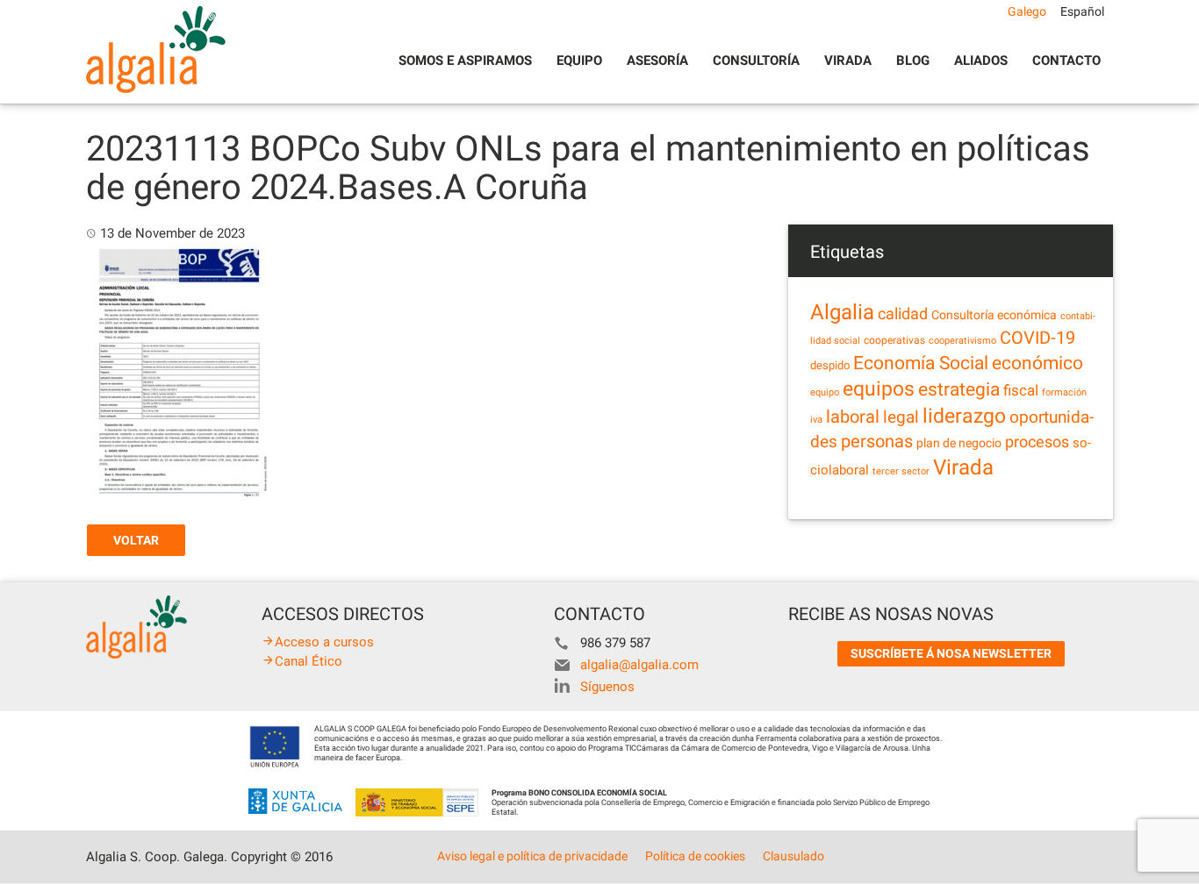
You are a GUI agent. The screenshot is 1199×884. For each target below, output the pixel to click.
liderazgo (964, 415)
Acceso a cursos (324, 642)
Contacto (1066, 60)
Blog (913, 60)
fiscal (1020, 390)
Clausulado (793, 856)
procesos (1037, 441)
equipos (879, 389)
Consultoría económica (994, 315)
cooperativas (894, 340)
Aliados (981, 60)
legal (901, 417)
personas (877, 441)
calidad (903, 314)
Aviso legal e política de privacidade (532, 856)
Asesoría (657, 60)
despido (830, 365)
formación (1064, 392)
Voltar (136, 540)
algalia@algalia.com (639, 665)
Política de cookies (695, 856)
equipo (824, 392)
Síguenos (607, 687)
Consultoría (756, 60)
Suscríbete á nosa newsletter (951, 653)
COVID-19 (1037, 338)
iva (816, 419)
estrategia (959, 389)
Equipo (579, 60)
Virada (848, 60)
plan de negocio (959, 443)
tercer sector (901, 471)
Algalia (842, 312)
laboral (853, 416)
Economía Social (920, 363)
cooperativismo (962, 340)
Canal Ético (308, 661)
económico (1037, 363)
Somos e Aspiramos (465, 60)
